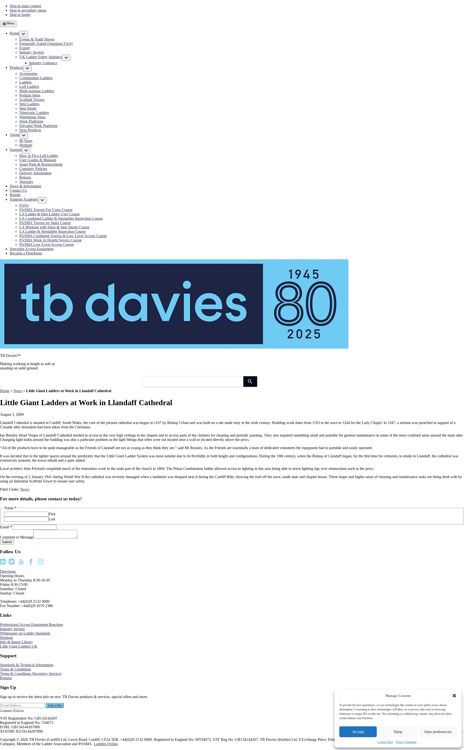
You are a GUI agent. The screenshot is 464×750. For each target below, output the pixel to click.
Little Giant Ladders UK (18, 646)
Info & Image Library (16, 642)
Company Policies (12, 710)
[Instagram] (41, 563)
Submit (7, 542)
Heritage (6, 638)
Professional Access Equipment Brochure (31, 625)
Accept (358, 732)
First (52, 514)
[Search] (250, 381)
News (17, 391)
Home (4, 391)
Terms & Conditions (15, 669)
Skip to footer (20, 15)
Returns (6, 678)
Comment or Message (16, 537)
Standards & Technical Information (26, 665)
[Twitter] (11, 563)
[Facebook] (31, 563)
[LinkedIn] (3, 563)
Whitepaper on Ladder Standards (25, 633)
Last (52, 519)
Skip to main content (25, 6)
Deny (398, 732)
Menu (10, 23)
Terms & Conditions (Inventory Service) (30, 674)
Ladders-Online (106, 744)
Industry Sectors (12, 629)
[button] (454, 695)
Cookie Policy (385, 742)
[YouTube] (21, 563)
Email (6, 527)
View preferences (438, 732)
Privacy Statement (406, 742)
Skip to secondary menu (28, 10)
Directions (8, 571)
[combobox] (192, 381)
